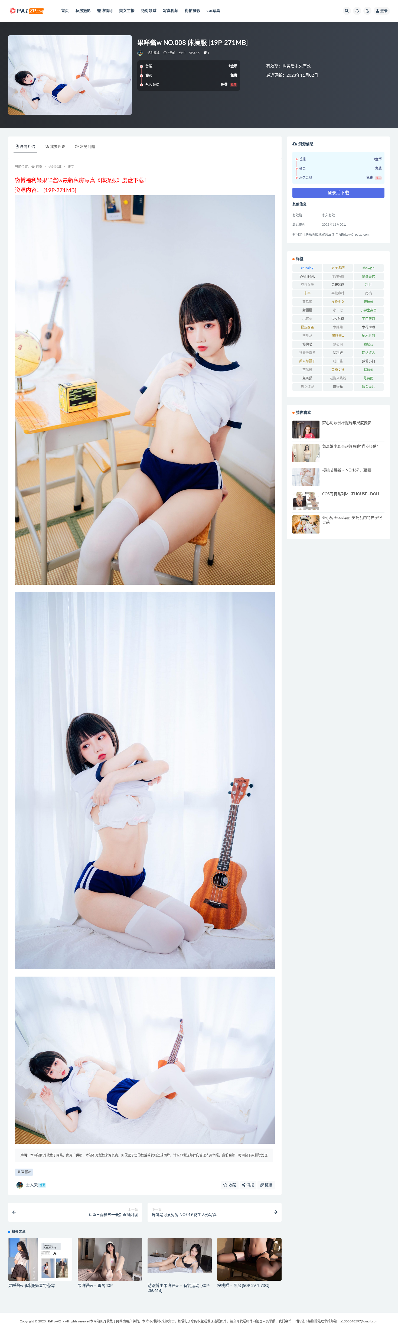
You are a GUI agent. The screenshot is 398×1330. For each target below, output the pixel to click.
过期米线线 (338, 378)
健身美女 (368, 276)
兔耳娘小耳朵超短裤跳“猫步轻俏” (350, 446)
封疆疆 (307, 310)
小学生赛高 (368, 310)
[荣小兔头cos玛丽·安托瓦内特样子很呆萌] (305, 524)
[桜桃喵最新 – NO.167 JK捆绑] (305, 477)
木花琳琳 (368, 327)
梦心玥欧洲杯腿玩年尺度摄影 (346, 423)
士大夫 (35, 1185)
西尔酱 (307, 370)
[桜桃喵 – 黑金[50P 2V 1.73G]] (249, 1259)
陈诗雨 (368, 378)
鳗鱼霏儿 (368, 387)
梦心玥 (338, 344)
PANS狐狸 (338, 267)
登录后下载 (338, 193)
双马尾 (307, 302)
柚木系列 (368, 335)
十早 (307, 293)
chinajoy (307, 267)
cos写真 (213, 11)
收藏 (231, 1185)
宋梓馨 (368, 302)
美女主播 (127, 11)
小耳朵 (307, 319)
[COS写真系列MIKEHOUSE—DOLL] (305, 507)
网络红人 (368, 353)
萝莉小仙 (368, 361)
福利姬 (338, 353)
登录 (384, 11)
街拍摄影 (192, 11)
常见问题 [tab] (87, 147)
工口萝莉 (368, 319)
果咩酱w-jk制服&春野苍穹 (31, 1286)
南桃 (368, 293)
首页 (65, 11)
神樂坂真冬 (307, 353)
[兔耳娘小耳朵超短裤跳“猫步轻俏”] (305, 454)
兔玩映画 (337, 285)
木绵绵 (338, 327)
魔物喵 (338, 387)
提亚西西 (307, 327)
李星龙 (307, 335)
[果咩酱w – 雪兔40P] (110, 1259)
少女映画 (337, 319)
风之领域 (307, 387)
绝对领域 (148, 11)
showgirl (368, 267)
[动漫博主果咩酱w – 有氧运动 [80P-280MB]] (180, 1255)
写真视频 (170, 11)
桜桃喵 (307, 344)
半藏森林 (337, 293)
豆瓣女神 (337, 370)
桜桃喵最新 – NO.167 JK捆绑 (346, 470)
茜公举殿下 (307, 361)
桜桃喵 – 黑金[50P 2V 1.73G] (243, 1286)
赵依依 (368, 370)
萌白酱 (338, 361)
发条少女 (337, 302)
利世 (368, 285)
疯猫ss (368, 344)
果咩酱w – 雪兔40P (95, 1286)
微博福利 (105, 11)
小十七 (338, 310)
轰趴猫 (307, 378)
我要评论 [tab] (57, 147)
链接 (268, 1185)
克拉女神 (307, 285)
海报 (249, 1185)
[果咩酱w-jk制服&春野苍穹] (40, 1260)
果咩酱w (24, 1172)
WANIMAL (307, 276)
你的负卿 (337, 276)
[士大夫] (140, 53)
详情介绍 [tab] (27, 147)
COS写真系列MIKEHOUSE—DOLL (351, 494)
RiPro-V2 (54, 1321)
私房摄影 (83, 11)
